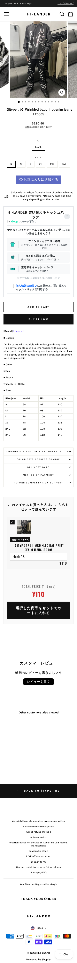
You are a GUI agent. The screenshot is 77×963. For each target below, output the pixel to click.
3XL (64, 164)
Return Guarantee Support (38, 826)
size (38, 158)
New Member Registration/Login (39, 884)
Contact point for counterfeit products (38, 867)
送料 (27, 127)
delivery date (38, 467)
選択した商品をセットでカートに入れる (38, 610)
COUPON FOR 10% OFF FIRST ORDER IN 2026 (38, 451)
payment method (38, 851)
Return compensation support (38, 483)
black (38, 147)
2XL (52, 164)
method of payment (38, 475)
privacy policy (38, 837)
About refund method (38, 832)
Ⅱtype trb (18, 331)
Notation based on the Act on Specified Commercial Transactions (38, 844)
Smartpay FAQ (38, 872)
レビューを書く (38, 682)
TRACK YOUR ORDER (38, 899)
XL (40, 164)
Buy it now (38, 319)
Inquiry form (38, 862)
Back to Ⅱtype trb (41, 790)
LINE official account (38, 856)
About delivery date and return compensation (38, 821)
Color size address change (38, 459)
